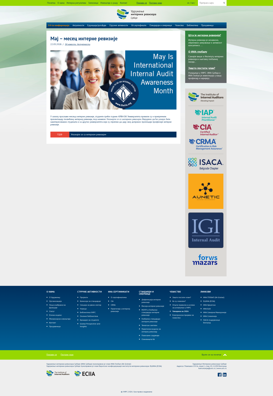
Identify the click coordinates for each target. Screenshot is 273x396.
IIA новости (70, 44)
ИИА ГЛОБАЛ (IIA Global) (213, 297)
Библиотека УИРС (88, 312)
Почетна (51, 2)
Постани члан (155, 2)
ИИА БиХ (207, 309)
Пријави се (141, 2)
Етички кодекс (55, 315)
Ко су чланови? (179, 301)
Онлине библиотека (89, 316)
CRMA (113, 305)
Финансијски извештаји (59, 319)
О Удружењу (54, 297)
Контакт (123, 2)
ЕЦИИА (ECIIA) (209, 301)
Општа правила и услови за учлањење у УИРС (183, 306)
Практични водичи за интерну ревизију (151, 330)
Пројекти (84, 297)
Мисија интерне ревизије (153, 306)
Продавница (207, 25)
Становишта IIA (148, 339)
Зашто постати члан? (181, 297)
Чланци (83, 309)
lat (192, 2)
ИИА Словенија (210, 316)
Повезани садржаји (150, 335)
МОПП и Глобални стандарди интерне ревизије (150, 312)
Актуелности (83, 44)
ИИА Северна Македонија (214, 312)
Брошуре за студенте (89, 320)
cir (188, 2)
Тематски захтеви (149, 325)
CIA (112, 301)
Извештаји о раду (109, 2)
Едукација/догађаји (96, 25)
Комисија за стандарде (90, 301)
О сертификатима (119, 297)
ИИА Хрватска (209, 305)
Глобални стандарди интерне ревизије (151, 320)
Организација (55, 301)
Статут (52, 311)
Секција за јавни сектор (90, 305)
